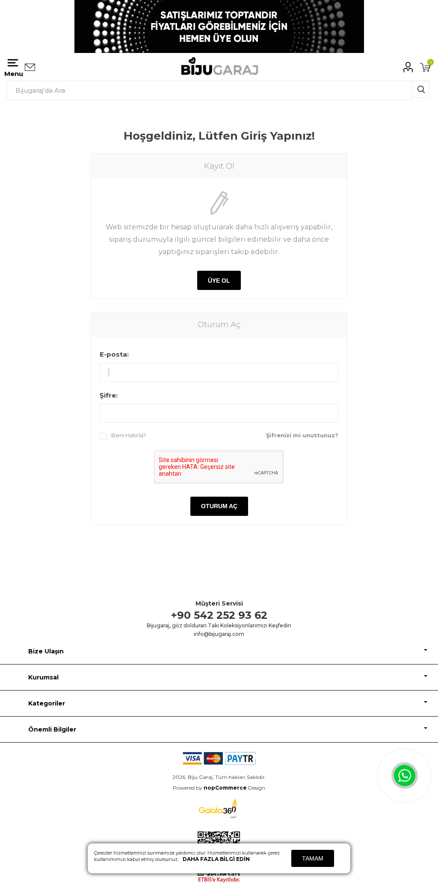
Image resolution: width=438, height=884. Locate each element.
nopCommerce (225, 787)
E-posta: (114, 354)
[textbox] (209, 90)
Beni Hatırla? (128, 435)
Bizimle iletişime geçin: (29, 67)
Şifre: (109, 395)
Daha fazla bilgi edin (216, 859)
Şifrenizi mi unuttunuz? (302, 435)
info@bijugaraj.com (219, 634)
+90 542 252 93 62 (219, 615)
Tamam (312, 858)
